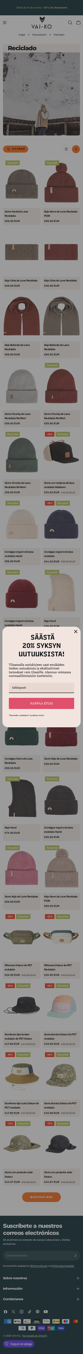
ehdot (41, 715)
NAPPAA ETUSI (41, 703)
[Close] (76, 631)
